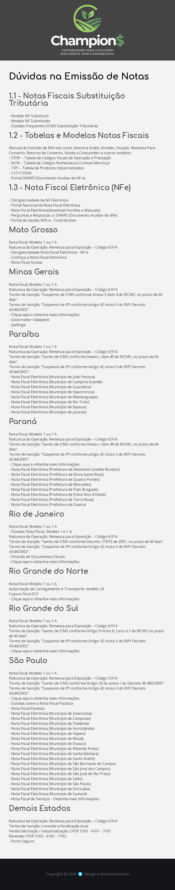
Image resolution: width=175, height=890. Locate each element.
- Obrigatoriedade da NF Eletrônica (38, 200)
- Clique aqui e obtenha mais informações (44, 314)
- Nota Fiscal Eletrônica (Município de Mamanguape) (53, 396)
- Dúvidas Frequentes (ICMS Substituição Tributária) (53, 125)
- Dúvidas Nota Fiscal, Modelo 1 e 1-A (40, 531)
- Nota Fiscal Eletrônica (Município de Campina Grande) (55, 381)
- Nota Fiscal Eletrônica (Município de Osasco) (47, 743)
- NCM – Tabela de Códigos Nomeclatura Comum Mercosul (59, 162)
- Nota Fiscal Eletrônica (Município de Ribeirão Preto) (54, 748)
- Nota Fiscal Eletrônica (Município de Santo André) (52, 758)
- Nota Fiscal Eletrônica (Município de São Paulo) (50, 783)
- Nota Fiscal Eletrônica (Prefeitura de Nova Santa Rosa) (56, 474)
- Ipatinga (17, 324)
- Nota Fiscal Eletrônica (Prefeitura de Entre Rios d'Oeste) (57, 494)
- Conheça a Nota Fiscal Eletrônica (38, 257)
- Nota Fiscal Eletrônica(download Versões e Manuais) (54, 210)
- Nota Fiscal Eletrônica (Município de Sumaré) (48, 793)
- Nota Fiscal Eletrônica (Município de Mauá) (46, 738)
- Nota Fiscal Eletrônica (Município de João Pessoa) (52, 376)
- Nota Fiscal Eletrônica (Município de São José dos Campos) (59, 768)
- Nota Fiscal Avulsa (25, 262)
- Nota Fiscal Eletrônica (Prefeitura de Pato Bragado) (53, 489)
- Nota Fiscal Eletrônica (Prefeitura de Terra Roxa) (51, 499)
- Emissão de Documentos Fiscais (37, 556)
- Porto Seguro (21, 841)
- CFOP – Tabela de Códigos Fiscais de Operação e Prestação (60, 157)
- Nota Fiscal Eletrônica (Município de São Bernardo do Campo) (62, 763)
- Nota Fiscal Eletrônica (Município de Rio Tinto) (49, 401)
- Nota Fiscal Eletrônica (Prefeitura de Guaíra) (47, 504)
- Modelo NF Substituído (29, 120)
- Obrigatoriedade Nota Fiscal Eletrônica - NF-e (48, 252)
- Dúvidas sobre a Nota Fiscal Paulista (41, 703)
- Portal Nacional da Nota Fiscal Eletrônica (44, 205)
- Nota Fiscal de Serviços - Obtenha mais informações (54, 798)
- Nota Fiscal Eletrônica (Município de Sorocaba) (49, 788)
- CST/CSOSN (20, 172)
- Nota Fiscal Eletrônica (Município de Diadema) (49, 723)
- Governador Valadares (29, 319)
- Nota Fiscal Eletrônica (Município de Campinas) (50, 718)
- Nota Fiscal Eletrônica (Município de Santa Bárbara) (54, 753)
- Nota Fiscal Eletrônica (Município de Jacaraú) (48, 411)
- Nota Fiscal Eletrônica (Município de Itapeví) (47, 733)
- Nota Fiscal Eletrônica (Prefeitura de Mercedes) (50, 484)
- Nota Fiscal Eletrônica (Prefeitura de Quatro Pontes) (54, 479)
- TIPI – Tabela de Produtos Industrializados (46, 167)
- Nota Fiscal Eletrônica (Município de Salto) (45, 778)
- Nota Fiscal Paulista (26, 708)
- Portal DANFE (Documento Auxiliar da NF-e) (47, 178)
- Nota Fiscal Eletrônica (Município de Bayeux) (47, 406)
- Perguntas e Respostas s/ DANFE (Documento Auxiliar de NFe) (63, 215)
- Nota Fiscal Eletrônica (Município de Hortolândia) (51, 728)
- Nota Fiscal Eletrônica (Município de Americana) (50, 713)
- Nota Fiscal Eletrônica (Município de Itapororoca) (51, 391)
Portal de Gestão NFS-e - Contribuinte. (44, 220)
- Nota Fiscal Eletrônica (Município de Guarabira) (50, 386)
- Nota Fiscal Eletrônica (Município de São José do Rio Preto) (60, 773)
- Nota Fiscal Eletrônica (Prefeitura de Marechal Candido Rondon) (64, 469)
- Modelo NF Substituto (29, 115)
